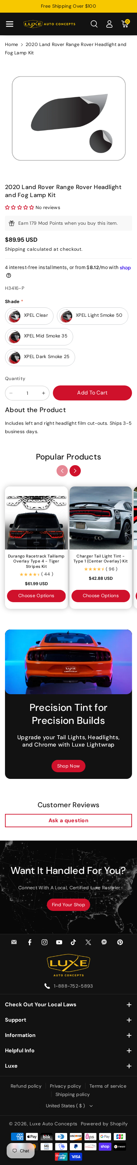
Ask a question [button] (68, 820)
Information (20, 1035)
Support (15, 1019)
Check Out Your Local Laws (40, 1004)
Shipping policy (73, 1094)
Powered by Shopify (104, 1124)
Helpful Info (20, 1050)
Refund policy (26, 1086)
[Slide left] (62, 470)
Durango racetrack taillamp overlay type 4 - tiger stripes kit (36, 561)
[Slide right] (75, 470)
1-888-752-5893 (73, 986)
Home (11, 44)
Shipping (15, 249)
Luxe (11, 1065)
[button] (9, 24)
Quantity (15, 378)
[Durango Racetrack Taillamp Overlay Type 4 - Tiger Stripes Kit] (36, 517)
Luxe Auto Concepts (53, 1124)
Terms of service (107, 1086)
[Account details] (109, 24)
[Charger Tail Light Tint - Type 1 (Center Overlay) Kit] (100, 517)
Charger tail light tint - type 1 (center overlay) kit (100, 559)
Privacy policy (65, 1086)
